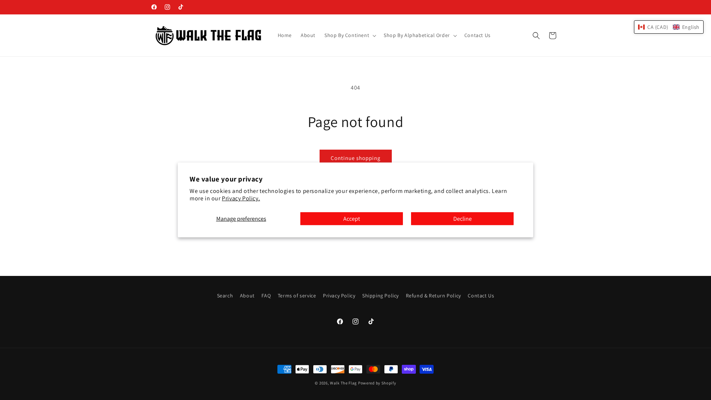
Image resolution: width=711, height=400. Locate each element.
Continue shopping (356, 157)
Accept (351, 219)
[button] (349, 35)
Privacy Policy (339, 295)
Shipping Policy (380, 295)
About (247, 295)
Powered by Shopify (377, 383)
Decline (462, 219)
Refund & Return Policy (433, 295)
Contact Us (481, 295)
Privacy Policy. (241, 198)
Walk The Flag (343, 383)
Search (225, 295)
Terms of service (297, 295)
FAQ (266, 295)
